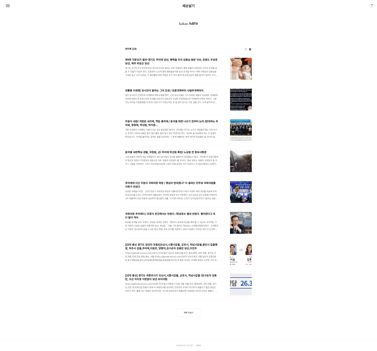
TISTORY (189, 346)
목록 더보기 (188, 312)
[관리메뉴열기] (372, 5)
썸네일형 (246, 49)
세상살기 (188, 6)
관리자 (198, 346)
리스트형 (250, 49)
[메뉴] (8, 6)
